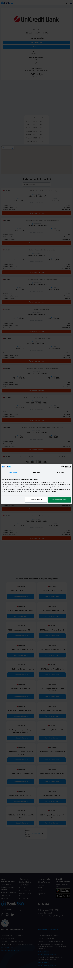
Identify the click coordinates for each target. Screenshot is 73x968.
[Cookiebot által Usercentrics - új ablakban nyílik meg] (62, 466)
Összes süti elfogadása (59, 499)
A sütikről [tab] (60, 472)
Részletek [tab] (36, 472)
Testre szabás (35, 499)
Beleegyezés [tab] (12, 472)
